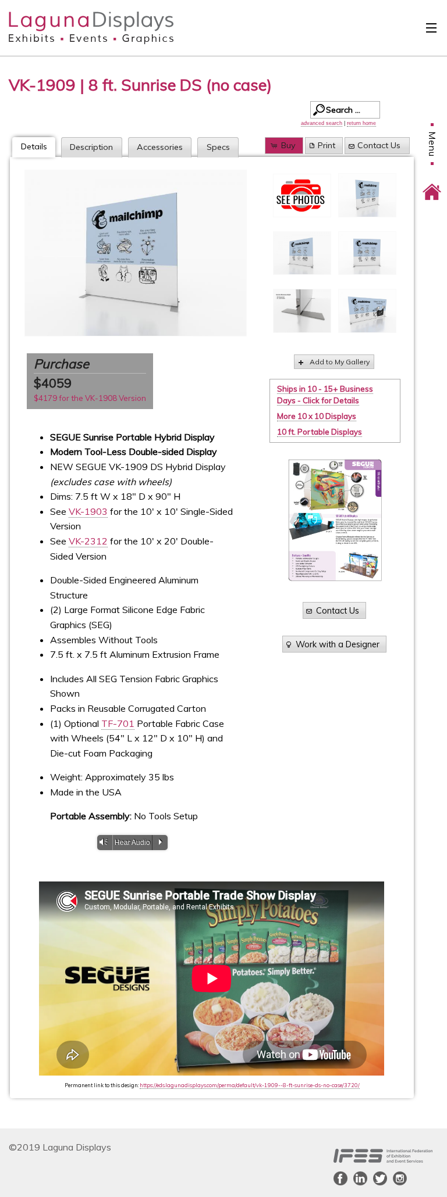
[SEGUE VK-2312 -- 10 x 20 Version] (367, 311)
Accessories (160, 147)
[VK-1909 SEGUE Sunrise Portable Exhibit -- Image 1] (367, 195)
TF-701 (117, 723)
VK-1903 (88, 511)
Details (34, 146)
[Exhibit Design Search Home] (432, 183)
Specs (218, 147)
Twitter (380, 1178)
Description (91, 147)
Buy (288, 145)
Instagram (400, 1178)
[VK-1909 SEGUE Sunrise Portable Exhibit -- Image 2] (135, 253)
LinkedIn (360, 1178)
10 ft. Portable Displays (319, 431)
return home (361, 123)
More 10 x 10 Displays (316, 416)
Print (326, 145)
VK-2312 (88, 541)
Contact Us (378, 145)
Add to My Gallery (340, 361)
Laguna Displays (70, 28)
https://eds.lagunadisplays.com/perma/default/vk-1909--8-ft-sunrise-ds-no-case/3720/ (250, 1085)
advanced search (321, 123)
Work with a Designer (337, 644)
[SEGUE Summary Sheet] (335, 520)
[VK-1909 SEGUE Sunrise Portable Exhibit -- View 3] (367, 253)
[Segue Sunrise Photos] (302, 195)
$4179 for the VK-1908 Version (90, 398)
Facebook (340, 1178)
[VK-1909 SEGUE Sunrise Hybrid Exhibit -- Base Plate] (302, 311)
